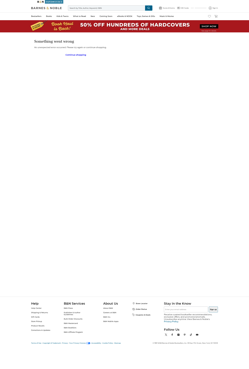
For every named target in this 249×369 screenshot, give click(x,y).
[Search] (143, 8)
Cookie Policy (113, 343)
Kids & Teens (68, 16)
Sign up (207, 312)
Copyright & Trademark (57, 343)
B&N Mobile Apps (111, 324)
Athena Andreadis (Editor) (116, 46)
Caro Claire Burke (94, 216)
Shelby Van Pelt (118, 216)
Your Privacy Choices (82, 343)
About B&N (108, 310)
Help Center (41, 310)
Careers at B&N (109, 315)
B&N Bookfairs (72, 330)
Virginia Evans (142, 216)
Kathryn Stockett (168, 216)
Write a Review (108, 49)
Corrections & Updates (46, 332)
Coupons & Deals (140, 317)
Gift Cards (40, 319)
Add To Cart (168, 82)
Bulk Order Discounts (75, 321)
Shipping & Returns (44, 315)
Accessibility (101, 343)
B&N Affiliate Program (75, 334)
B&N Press (70, 310)
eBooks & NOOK (129, 16)
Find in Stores (168, 96)
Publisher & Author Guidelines (74, 316)
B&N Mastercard (73, 326)
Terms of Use (41, 343)
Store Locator (139, 306)
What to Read (84, 16)
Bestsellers (41, 16)
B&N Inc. (107, 319)
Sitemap (122, 343)
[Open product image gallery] (67, 67)
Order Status (138, 311)
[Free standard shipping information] (147, 86)
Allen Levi (66, 213)
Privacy (70, 343)
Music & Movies (172, 16)
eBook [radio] (124, 68)
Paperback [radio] (109, 68)
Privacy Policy (171, 322)
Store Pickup (41, 324)
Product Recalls (43, 328)
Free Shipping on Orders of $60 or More (124, 2)
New (98, 16)
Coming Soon (111, 16)
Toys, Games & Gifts (151, 16)
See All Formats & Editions (175, 62)
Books (54, 16)
